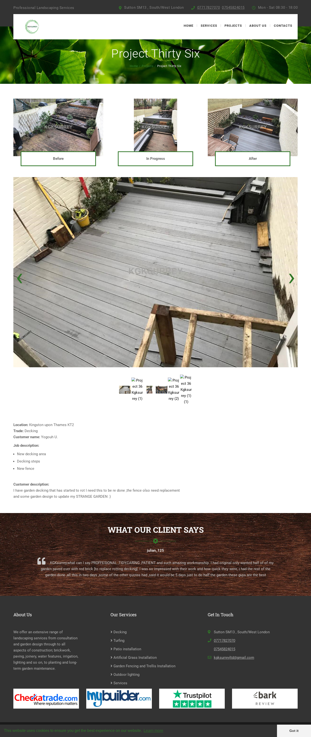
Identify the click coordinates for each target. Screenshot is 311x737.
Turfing (118, 640)
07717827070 (208, 7)
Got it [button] (294, 731)
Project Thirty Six (169, 66)
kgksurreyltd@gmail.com (234, 657)
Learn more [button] (153, 730)
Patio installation (126, 649)
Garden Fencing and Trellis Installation (143, 666)
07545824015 (233, 7)
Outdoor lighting (125, 674)
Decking (119, 632)
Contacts (283, 25)
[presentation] (19, 276)
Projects (233, 25)
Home (188, 25)
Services (209, 25)
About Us (258, 25)
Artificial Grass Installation (134, 657)
